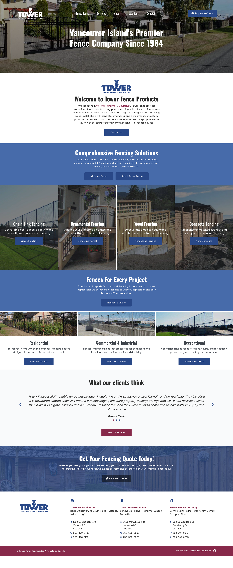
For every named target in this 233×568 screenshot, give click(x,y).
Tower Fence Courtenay (183, 507)
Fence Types (82, 13)
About (117, 13)
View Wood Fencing (145, 240)
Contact (151, 13)
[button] (20, 404)
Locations (134, 13)
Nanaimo (111, 105)
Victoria (100, 105)
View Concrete (204, 240)
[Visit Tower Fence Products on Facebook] (214, 550)
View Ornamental (87, 240)
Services (101, 13)
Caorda (61, 551)
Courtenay (124, 105)
